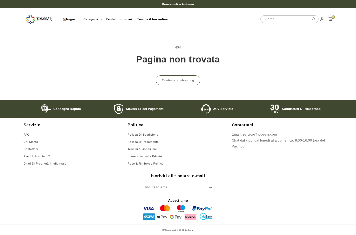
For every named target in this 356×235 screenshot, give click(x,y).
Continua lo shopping (178, 80)
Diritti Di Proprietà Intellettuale (44, 163)
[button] (92, 19)
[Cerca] (313, 19)
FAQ (26, 134)
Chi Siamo (30, 141)
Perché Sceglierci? (36, 156)
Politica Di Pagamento (143, 141)
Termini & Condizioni (142, 149)
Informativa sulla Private (145, 156)
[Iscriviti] (210, 187)
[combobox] (289, 19)
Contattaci (30, 149)
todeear (189, 230)
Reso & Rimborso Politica (145, 163)
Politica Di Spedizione (143, 134)
